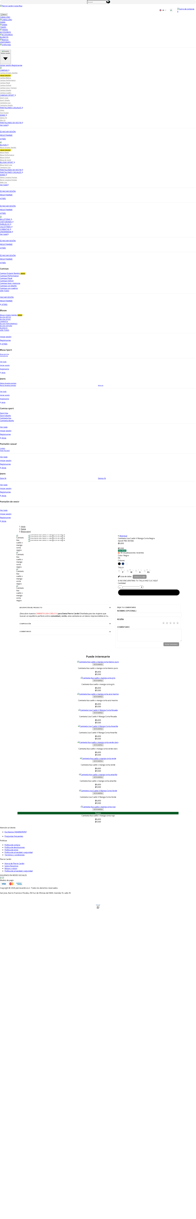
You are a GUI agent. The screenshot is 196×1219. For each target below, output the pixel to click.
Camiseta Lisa (5, 103)
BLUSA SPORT (5, 319)
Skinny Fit (3, 118)
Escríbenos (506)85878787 (16, 832)
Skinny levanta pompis (8, 383)
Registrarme (17, 65)
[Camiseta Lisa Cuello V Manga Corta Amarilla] (98, 726)
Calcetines (5, 227)
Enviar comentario (171, 644)
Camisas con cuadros (9, 288)
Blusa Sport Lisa (6, 165)
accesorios (5, 32)
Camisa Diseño (5, 90)
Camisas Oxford (6, 281)
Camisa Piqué (5, 83)
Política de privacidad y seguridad (19, 852)
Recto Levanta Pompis (8, 180)
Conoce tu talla (139, 577)
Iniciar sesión (6, 65)
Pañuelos (5, 224)
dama (2, 22)
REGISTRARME (6, 135)
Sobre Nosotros (11, 866)
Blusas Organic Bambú (11, 315)
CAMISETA (4, 321)
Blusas (3, 145)
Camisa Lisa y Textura (8, 88)
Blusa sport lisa (4, 354)
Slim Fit (2, 120)
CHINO (2, 448)
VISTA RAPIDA (98, 664)
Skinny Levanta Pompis (8, 177)
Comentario (123, 627)
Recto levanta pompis (8, 385)
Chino (2, 110)
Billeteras (5, 219)
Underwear (6, 232)
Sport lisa (4, 413)
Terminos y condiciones (15, 855)
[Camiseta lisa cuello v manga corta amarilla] (98, 774)
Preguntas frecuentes (14, 836)
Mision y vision (11, 868)
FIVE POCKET (5, 451)
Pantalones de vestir (11, 122)
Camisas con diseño (8, 286)
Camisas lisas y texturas (10, 283)
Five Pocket (4, 113)
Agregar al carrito (148, 592)
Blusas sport (7, 162)
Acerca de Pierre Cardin (14, 863)
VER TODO (4, 291)
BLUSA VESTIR (5, 317)
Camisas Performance (9, 276)
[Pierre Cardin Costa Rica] (11, 6)
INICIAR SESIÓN (9, 131)
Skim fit (3, 478)
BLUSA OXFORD (6, 326)
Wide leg (100, 385)
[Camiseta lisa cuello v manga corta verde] (98, 758)
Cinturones (6, 222)
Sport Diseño (5, 100)
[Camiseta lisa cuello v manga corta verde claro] (98, 742)
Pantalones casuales (11, 107)
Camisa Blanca (5, 78)
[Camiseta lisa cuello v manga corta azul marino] (123, 563)
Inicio (23, 526)
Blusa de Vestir (5, 160)
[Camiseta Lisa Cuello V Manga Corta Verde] (98, 790)
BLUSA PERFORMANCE (8, 324)
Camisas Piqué (6, 278)
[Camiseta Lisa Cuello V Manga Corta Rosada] (98, 710)
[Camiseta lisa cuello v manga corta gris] (98, 678)
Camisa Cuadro (5, 93)
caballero (5, 17)
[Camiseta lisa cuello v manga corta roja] (98, 807)
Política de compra (12, 845)
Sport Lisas (4, 98)
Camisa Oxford (5, 85)
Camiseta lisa (4, 356)
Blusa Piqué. (4, 152)
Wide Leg (3, 182)
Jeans (3, 115)
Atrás (3, 373)
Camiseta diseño (7, 420)
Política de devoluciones (15, 847)
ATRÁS (3, 139)
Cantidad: (122, 583)
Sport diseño (5, 415)
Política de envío (11, 850)
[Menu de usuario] (171, 10)
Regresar (123, 536)
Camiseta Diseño (6, 105)
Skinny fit (102, 478)
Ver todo (3, 125)
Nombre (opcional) (126, 611)
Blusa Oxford (5, 157)
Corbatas (5, 229)
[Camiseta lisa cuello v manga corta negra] (119, 563)
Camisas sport (7, 95)
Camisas (4, 70)
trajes (3, 27)
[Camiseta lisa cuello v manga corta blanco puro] (126, 563)
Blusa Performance (7, 155)
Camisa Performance (8, 80)
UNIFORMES (5, 42)
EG (148, 572)
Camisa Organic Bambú (12, 273)
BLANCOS (4, 37)
